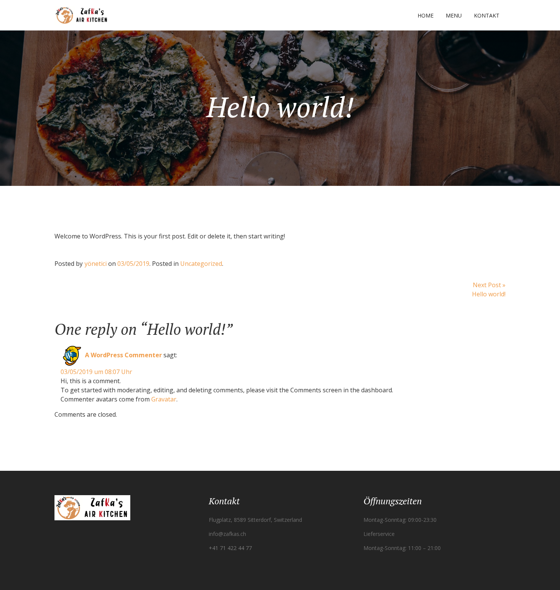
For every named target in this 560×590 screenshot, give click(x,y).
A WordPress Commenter (123, 355)
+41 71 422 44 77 (230, 548)
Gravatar (163, 399)
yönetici (96, 263)
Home (426, 15)
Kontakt (486, 15)
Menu (454, 15)
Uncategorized (201, 263)
